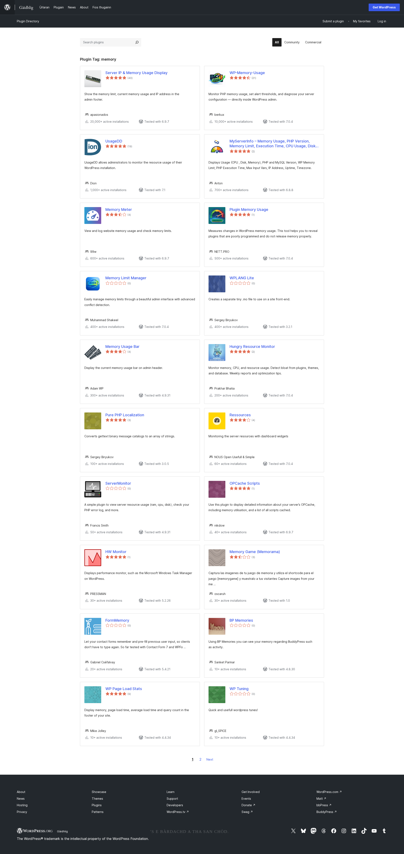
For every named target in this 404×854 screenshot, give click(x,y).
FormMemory (117, 620)
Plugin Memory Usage (249, 209)
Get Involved (251, 792)
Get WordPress (384, 7)
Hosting (22, 805)
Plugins (97, 805)
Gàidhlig (62, 831)
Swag (247, 812)
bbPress (324, 805)
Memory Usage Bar (122, 346)
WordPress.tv (178, 812)
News (21, 798)
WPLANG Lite (242, 278)
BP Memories (241, 620)
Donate (248, 805)
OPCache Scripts (245, 483)
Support (172, 798)
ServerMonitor (118, 483)
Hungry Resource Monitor (252, 346)
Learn (170, 792)
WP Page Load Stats (123, 688)
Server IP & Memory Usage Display (136, 73)
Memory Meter (118, 209)
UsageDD (113, 141)
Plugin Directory (28, 21)
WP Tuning (239, 688)
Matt (321, 798)
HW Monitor (115, 551)
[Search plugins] (137, 42)
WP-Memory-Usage (247, 73)
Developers (175, 805)
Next (209, 759)
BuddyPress (326, 812)
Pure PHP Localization (124, 415)
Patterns (98, 812)
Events (246, 798)
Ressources (240, 415)
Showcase (99, 792)
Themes (97, 798)
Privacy (22, 812)
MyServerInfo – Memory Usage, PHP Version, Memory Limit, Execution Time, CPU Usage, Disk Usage (273, 144)
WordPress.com (329, 792)
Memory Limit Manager (125, 278)
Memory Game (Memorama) (255, 551)
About (21, 792)
